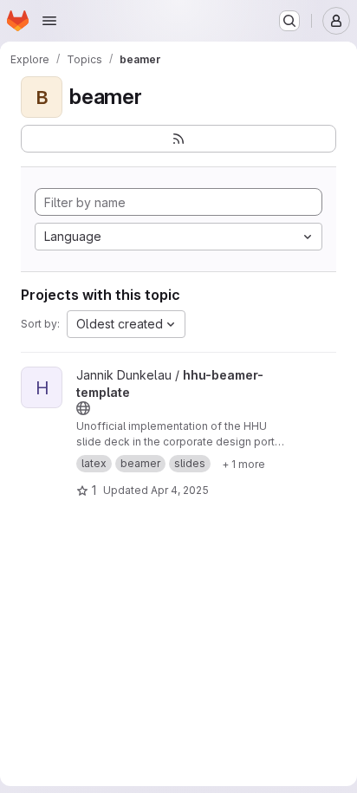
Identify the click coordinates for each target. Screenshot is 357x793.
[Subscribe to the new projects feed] (178, 139)
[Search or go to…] (289, 20)
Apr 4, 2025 (180, 490)
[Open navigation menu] (49, 21)
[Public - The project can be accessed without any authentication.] (83, 408)
